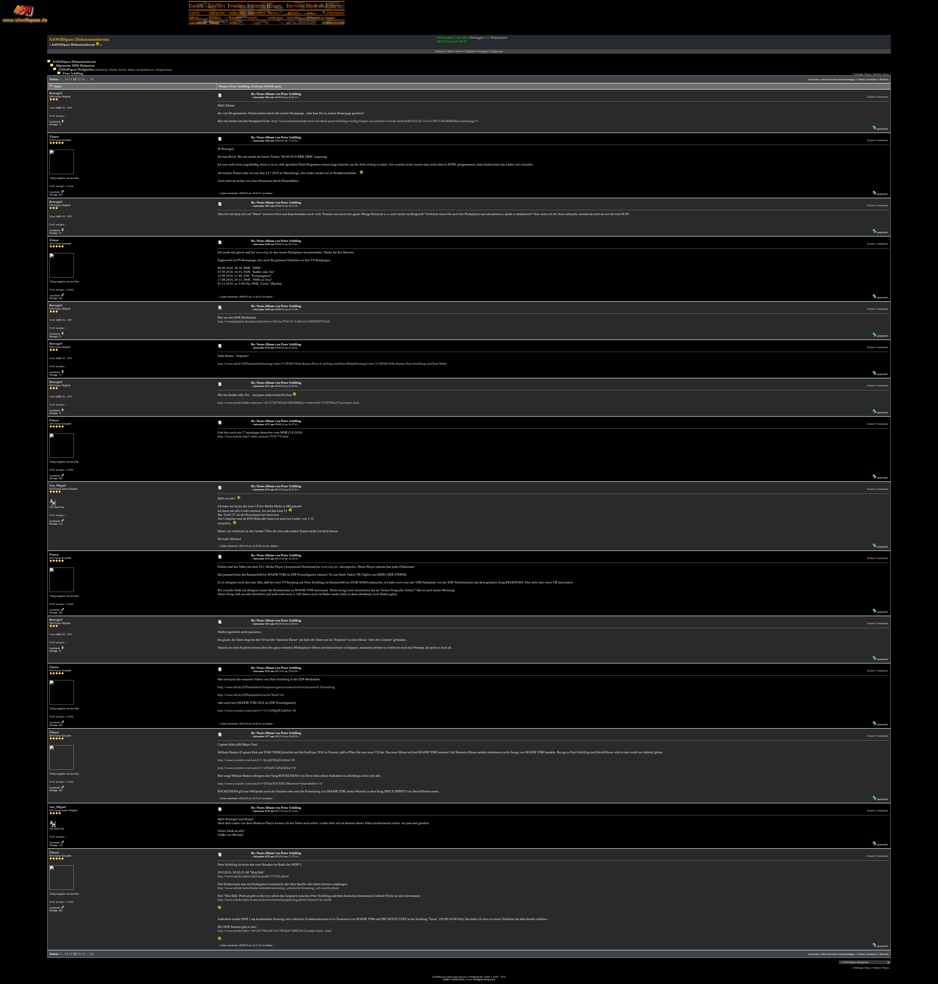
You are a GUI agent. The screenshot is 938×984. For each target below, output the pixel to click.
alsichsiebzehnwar (145, 69)
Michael (113, 69)
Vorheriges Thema (862, 74)
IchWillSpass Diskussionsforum (74, 61)
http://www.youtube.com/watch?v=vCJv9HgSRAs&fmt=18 (257, 710)
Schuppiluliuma (163, 69)
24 (91, 79)
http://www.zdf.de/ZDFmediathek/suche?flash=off (251, 695)
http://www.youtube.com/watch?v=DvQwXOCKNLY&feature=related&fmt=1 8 (270, 783)
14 (83, 79)
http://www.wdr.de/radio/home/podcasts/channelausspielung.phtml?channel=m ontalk (274, 899)
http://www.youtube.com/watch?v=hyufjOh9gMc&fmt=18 (256, 760)
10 (66, 79)
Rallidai (122, 69)
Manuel (131, 69)
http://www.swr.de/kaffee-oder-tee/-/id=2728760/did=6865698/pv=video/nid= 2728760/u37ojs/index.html (288, 402)
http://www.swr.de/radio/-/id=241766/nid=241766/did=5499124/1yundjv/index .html (274, 930)
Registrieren (499, 37)
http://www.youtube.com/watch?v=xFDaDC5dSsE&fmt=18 (257, 768)
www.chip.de (264, 252)
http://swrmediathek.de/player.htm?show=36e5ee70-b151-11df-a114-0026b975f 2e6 (274, 321)
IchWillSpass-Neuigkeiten (76, 69)
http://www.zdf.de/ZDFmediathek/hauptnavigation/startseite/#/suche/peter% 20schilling (276, 687)
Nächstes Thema (881, 74)
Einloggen (477, 37)
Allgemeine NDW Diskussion (75, 65)
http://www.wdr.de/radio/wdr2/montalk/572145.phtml (253, 876)
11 (70, 79)
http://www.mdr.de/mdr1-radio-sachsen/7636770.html (253, 436)
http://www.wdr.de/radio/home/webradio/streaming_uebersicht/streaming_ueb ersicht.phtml (278, 888)
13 (79, 79)
